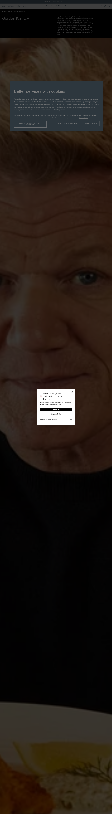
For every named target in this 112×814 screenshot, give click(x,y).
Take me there (56, 409)
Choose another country (48, 419)
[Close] (72, 392)
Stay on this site (56, 414)
